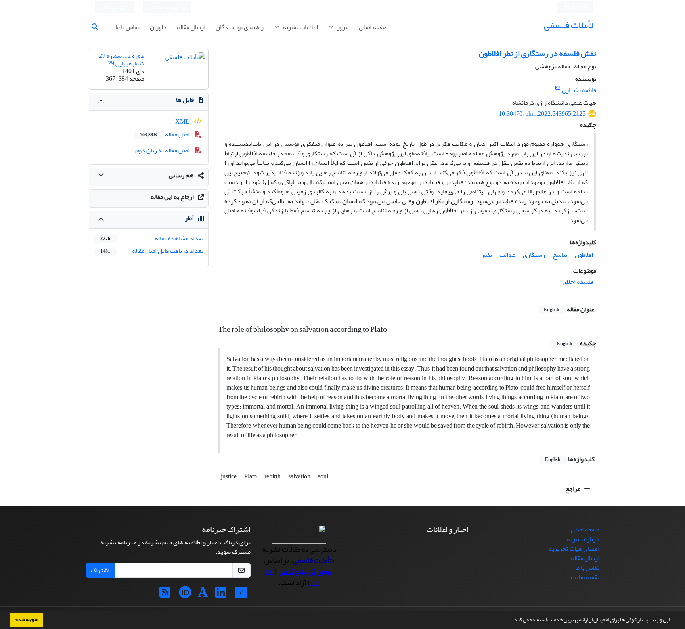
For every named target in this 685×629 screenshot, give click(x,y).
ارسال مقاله (191, 27)
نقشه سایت (585, 577)
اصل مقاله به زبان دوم (163, 150)
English (572, 7)
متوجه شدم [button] (26, 619)
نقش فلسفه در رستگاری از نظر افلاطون (537, 53)
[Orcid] (185, 595)
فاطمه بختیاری (579, 90)
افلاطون (584, 255)
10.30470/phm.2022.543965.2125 (542, 114)
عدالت (507, 255)
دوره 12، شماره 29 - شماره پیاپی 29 (119, 59)
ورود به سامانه (164, 7)
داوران (158, 27)
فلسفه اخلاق (578, 282)
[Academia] (203, 595)
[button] (510, 620)
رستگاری (534, 255)
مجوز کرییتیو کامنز (305, 571)
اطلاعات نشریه (299, 27)
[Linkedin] (220, 595)
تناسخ (560, 255)
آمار (189, 218)
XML (183, 122)
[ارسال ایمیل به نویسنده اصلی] (558, 88)
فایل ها (185, 100)
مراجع (573, 489)
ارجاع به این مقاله (172, 197)
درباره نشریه (583, 539)
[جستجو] (98, 26)
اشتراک (100, 570)
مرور (342, 27)
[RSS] (164, 595)
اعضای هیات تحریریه (574, 548)
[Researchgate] (241, 595)
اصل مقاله (165, 134)
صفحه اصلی (373, 27)
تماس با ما (127, 27)
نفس (486, 255)
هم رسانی (181, 175)
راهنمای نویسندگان (240, 27)
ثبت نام (110, 7)
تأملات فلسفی (568, 25)
